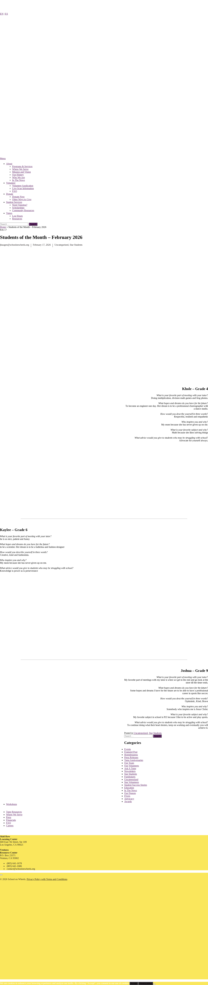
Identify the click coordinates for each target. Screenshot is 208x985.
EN (1, 14)
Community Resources (23, 210)
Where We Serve (20, 169)
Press (8, 817)
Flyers (127, 796)
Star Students (76, 245)
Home (3, 227)
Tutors (9, 213)
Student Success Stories (135, 785)
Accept (134, 983)
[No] (154, 984)
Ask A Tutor (130, 768)
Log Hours (17, 216)
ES (6, 14)
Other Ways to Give (21, 199)
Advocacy (129, 798)
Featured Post (130, 752)
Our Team (129, 763)
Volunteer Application (22, 185)
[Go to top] (1, 874)
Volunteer (10, 183)
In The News (18, 180)
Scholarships (18, 207)
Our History (18, 174)
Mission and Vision (21, 172)
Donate (9, 194)
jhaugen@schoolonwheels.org (14, 245)
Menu (3, 158)
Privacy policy (145, 983)
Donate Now (18, 196)
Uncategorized (62, 245)
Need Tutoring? (19, 205)
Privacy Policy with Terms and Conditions (47, 879)
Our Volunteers (131, 765)
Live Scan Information (23, 188)
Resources (17, 218)
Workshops (11, 804)
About (9, 163)
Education (129, 787)
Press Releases (131, 757)
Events (127, 749)
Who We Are (18, 177)
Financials (11, 820)
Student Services (14, 202)
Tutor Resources (14, 812)
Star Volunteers (131, 782)
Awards (128, 801)
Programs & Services (22, 166)
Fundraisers (129, 776)
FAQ (14, 191)
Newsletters (130, 771)
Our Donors (130, 793)
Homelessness (131, 754)
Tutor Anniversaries (133, 760)
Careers (9, 825)
